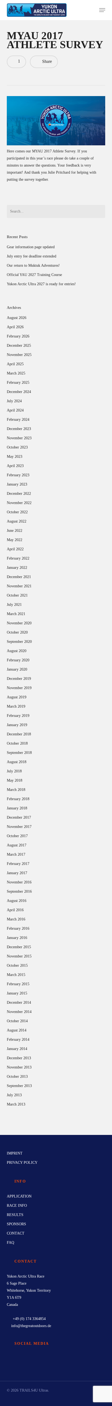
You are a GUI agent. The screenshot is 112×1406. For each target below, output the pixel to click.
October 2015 (17, 965)
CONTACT (15, 1233)
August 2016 (16, 901)
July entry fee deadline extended (31, 256)
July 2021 (14, 605)
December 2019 (19, 679)
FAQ (10, 1243)
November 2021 (19, 586)
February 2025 (18, 382)
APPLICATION (19, 1196)
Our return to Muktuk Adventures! (33, 265)
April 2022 (15, 549)
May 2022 (14, 540)
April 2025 (15, 364)
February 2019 (18, 716)
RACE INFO (17, 1206)
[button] (102, 10)
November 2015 (19, 956)
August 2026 (16, 318)
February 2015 (18, 984)
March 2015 (16, 975)
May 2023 (14, 457)
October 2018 (17, 743)
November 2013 (19, 1067)
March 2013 (16, 1104)
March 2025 (16, 373)
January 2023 (17, 484)
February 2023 (18, 475)
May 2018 (14, 780)
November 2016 (19, 882)
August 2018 (16, 762)
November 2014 (19, 1012)
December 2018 (19, 734)
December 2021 (19, 577)
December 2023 (19, 429)
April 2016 (15, 910)
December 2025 (19, 345)
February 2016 (18, 928)
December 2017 (19, 817)
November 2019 (19, 688)
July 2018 (14, 771)
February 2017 (18, 864)
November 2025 (19, 355)
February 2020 (18, 660)
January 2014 (17, 1049)
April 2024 (15, 410)
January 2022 (17, 568)
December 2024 (19, 392)
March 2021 (16, 614)
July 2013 (14, 1095)
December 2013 (19, 1058)
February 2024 (18, 419)
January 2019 (17, 725)
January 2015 (17, 993)
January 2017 (17, 873)
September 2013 (19, 1086)
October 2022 (17, 512)
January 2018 (17, 808)
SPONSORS (16, 1224)
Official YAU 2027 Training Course (34, 275)
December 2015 (19, 947)
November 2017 (19, 827)
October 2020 (17, 632)
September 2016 (19, 891)
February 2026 (18, 336)
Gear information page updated (31, 247)
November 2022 (19, 503)
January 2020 (17, 669)
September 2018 (19, 753)
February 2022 (18, 558)
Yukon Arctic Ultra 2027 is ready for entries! (41, 284)
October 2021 (17, 595)
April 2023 (15, 466)
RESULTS (15, 1215)
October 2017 (17, 836)
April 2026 (15, 327)
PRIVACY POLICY (22, 1163)
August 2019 (16, 697)
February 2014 (18, 1039)
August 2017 (16, 845)
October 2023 (17, 447)
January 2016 (17, 938)
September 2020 (19, 642)
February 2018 (18, 799)
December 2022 (19, 494)
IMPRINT (15, 1153)
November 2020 (19, 623)
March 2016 (16, 919)
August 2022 (16, 521)
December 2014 (19, 1002)
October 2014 (17, 1021)
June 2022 (14, 531)
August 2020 (16, 651)
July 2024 (14, 401)
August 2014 (16, 1030)
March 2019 (16, 706)
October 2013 (17, 1077)
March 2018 (16, 790)
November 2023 (19, 438)
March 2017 (16, 854)
